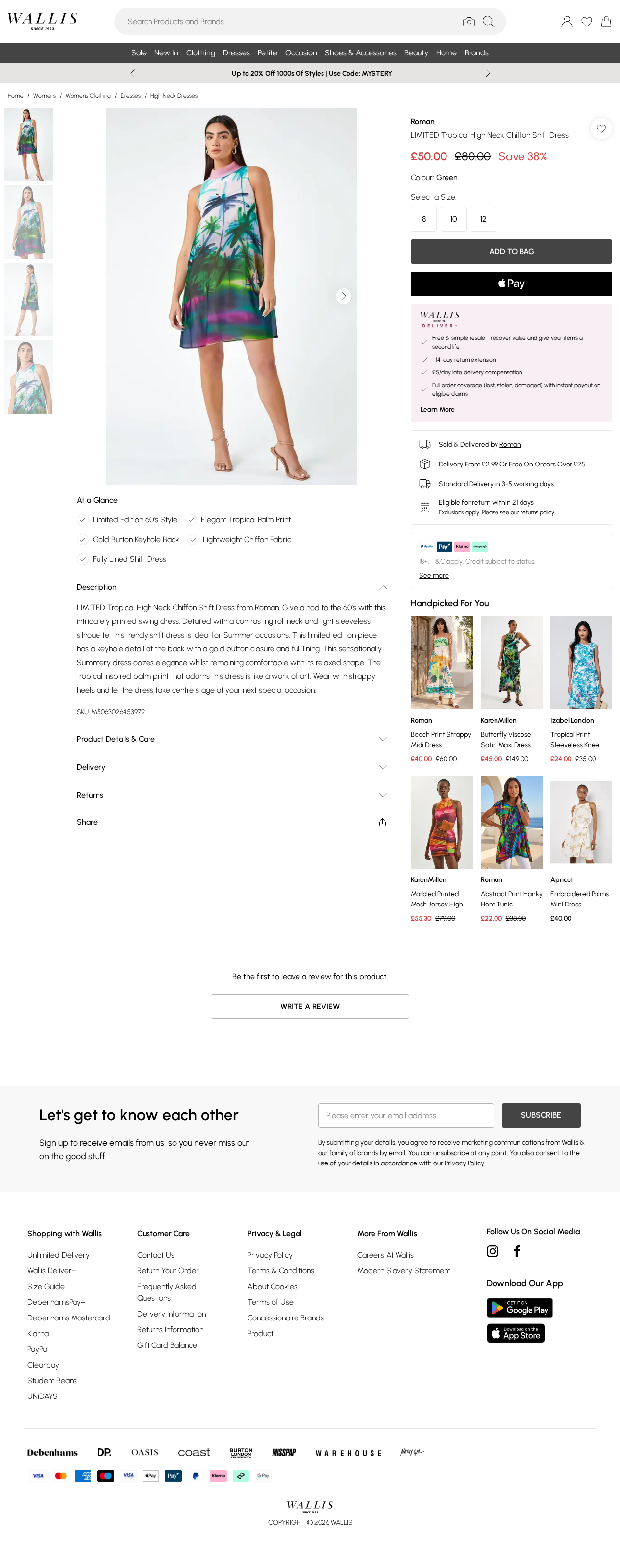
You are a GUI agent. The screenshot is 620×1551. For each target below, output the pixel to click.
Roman (423, 121)
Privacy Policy (270, 1255)
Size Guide (46, 1286)
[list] (231, 296)
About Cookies (273, 1286)
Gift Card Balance (167, 1345)
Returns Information (170, 1329)
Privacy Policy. (465, 1163)
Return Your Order (168, 1270)
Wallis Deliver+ (51, 1270)
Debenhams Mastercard (68, 1317)
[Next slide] (488, 73)
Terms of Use (271, 1302)
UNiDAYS (42, 1396)
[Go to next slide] (343, 296)
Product (260, 1333)
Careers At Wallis (385, 1255)
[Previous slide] (132, 73)
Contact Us (155, 1255)
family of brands (353, 1153)
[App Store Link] (520, 1320)
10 (453, 219)
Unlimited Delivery (58, 1255)
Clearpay (43, 1365)
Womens (44, 95)
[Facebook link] (517, 1251)
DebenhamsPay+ (56, 1302)
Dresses (131, 95)
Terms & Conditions (281, 1270)
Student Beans (52, 1380)
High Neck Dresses (174, 95)
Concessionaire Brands (286, 1317)
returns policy (537, 512)
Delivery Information (171, 1313)
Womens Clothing (88, 95)
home (16, 95)
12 (483, 219)
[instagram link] (492, 1251)
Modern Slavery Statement (403, 1270)
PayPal (38, 1349)
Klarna (38, 1333)
